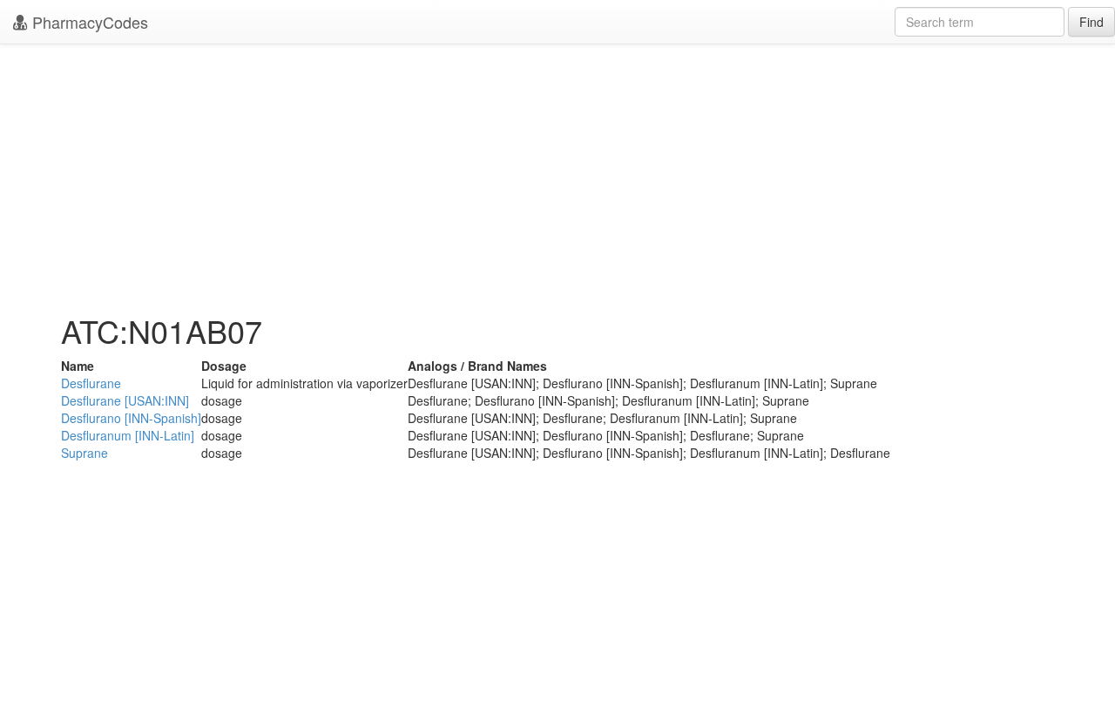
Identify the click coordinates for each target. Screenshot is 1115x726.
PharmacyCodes (88, 21)
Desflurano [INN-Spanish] (131, 418)
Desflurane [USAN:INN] (125, 400)
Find (1091, 21)
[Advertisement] (557, 174)
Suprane (84, 452)
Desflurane (91, 383)
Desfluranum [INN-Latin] (127, 435)
